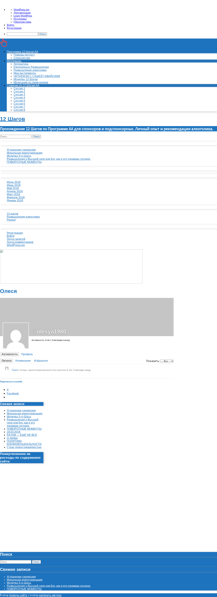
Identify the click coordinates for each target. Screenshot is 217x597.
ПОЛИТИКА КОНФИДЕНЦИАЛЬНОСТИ (24, 443)
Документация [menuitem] (22, 12)
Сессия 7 (19, 106)
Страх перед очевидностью (24, 447)
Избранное (41, 360)
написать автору (50, 595)
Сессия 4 (19, 97)
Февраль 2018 (16, 197)
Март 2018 (13, 194)
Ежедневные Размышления (31, 67)
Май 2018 (13, 188)
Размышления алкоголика (30, 70)
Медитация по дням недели (31, 82)
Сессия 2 (19, 91)
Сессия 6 (19, 103)
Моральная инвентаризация (24, 152)
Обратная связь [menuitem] (22, 21)
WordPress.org (16, 245)
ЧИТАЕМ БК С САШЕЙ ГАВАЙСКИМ (37, 76)
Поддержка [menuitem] (20, 18)
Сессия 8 (19, 109)
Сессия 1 (19, 88)
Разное (11, 219)
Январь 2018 (15, 200)
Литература (21, 64)
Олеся (15, 370)
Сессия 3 (19, 94)
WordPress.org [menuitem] (21, 9)
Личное (7, 360)
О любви (12, 438)
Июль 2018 (14, 182)
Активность (10, 354)
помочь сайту (18, 595)
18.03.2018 (13, 431)
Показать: (153, 361)
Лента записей (16, 239)
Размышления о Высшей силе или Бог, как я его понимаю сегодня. (49, 159)
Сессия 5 (19, 100)
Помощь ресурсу (24, 54)
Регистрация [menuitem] (14, 28)
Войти (10, 236)
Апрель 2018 (15, 191)
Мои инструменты (25, 73)
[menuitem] (112, 34)
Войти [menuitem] (10, 24)
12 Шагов (12, 119)
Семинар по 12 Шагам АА (23, 85)
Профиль (27, 354)
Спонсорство (22, 57)
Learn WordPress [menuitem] (23, 15)
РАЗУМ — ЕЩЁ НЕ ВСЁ (22, 435)
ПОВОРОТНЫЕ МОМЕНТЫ (24, 162)
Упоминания (23, 360)
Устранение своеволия (21, 149)
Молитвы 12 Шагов (26, 79)
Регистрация (15, 232)
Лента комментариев (20, 242)
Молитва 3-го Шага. (19, 155)
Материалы (14, 60)
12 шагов (12, 213)
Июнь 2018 (14, 185)
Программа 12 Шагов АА (22, 51)
